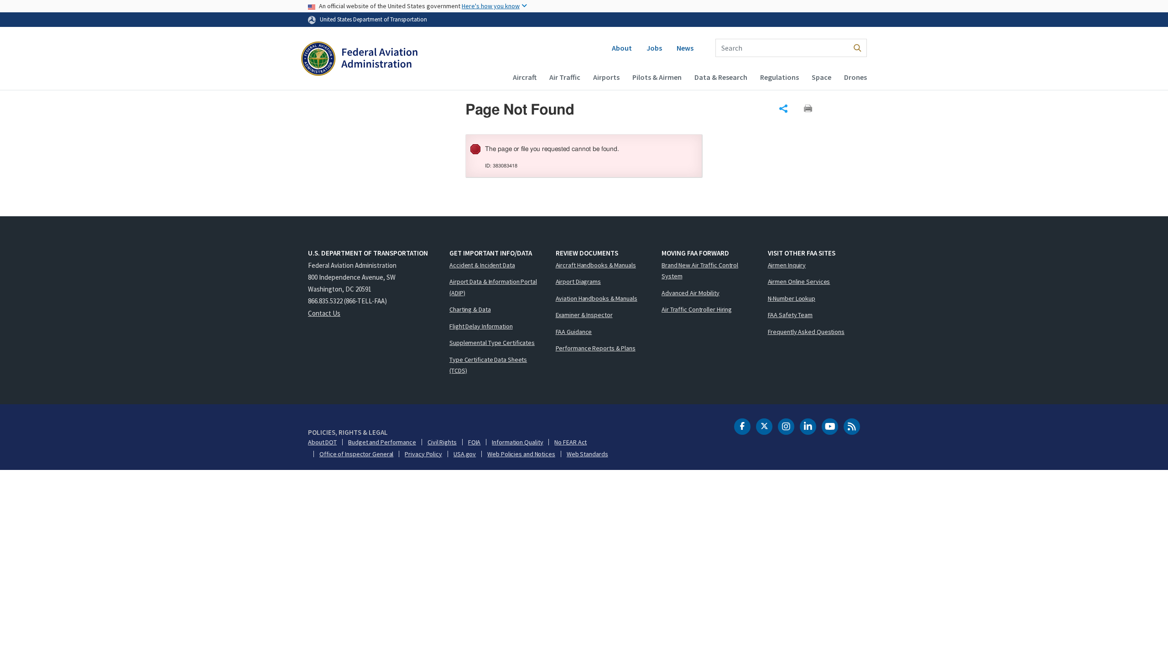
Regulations (779, 77)
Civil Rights (442, 442)
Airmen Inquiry (787, 265)
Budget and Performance (382, 442)
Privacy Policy (423, 454)
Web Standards (587, 454)
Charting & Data (470, 309)
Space (821, 77)
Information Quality (517, 442)
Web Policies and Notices (521, 454)
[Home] (359, 60)
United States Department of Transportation (373, 19)
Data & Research (720, 77)
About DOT (322, 442)
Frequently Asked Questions (806, 332)
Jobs (654, 47)
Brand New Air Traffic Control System (700, 271)
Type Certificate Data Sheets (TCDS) (488, 365)
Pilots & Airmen (657, 77)
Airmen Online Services (799, 281)
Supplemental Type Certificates (492, 343)
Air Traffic (564, 77)
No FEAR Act (570, 442)
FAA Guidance (574, 332)
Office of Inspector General (356, 454)
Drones (855, 77)
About (622, 47)
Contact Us (324, 313)
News (685, 47)
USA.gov (465, 454)
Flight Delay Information (481, 326)
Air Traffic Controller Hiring (697, 309)
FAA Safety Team (790, 315)
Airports (606, 77)
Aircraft (525, 77)
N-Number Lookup (792, 298)
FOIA (474, 442)
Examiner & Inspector (584, 315)
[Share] (783, 108)
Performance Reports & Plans (596, 348)
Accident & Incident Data (482, 265)
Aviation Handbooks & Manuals (596, 298)
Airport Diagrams (578, 281)
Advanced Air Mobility (691, 293)
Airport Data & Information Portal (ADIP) (493, 287)
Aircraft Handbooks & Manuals (596, 265)
